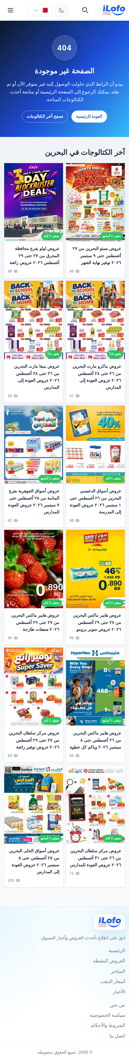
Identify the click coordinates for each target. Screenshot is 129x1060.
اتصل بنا (117, 1035)
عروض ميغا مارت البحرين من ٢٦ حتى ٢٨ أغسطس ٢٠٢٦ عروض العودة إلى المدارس (36, 376)
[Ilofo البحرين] (109, 922)
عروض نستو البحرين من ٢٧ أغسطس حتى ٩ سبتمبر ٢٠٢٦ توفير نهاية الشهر (97, 255)
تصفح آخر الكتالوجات (45, 116)
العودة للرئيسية (89, 116)
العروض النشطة (109, 960)
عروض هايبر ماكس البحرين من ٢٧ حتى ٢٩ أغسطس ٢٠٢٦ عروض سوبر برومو (97, 622)
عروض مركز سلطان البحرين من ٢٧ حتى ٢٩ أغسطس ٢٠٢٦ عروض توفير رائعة (34, 740)
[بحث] (85, 10)
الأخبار (119, 991)
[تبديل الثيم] (61, 10)
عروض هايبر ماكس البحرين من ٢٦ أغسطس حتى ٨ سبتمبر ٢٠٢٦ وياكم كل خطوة (95, 740)
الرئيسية (117, 950)
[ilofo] (114, 10)
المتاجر (118, 971)
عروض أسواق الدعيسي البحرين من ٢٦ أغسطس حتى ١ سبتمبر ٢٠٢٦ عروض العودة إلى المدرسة (95, 501)
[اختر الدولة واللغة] (40, 10)
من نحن (117, 1004)
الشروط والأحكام (108, 1025)
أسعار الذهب (112, 981)
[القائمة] (10, 10)
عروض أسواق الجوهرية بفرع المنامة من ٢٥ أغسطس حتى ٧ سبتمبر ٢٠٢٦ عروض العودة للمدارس (33, 501)
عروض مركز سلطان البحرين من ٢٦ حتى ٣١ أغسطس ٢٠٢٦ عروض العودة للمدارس (95, 857)
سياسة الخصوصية (107, 1015)
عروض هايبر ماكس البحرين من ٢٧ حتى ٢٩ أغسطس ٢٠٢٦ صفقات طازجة (35, 622)
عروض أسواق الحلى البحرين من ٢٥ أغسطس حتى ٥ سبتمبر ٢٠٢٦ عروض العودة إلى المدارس (34, 861)
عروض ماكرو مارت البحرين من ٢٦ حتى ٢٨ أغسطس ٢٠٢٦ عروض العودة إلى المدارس (97, 376)
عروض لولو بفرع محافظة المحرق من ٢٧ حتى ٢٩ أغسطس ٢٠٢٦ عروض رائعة (34, 255)
